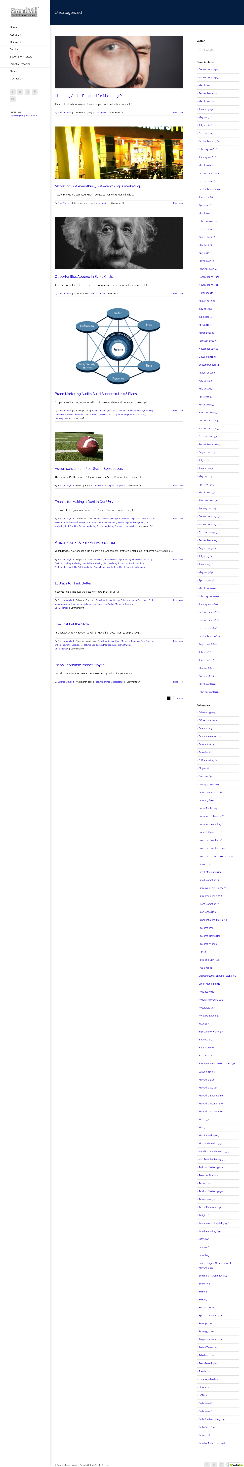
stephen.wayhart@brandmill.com (23, 116)
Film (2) (202, 952)
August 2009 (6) (207, 548)
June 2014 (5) (206, 197)
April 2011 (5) (205, 396)
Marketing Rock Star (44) (212, 1103)
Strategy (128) (206, 1331)
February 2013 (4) (208, 269)
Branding (148, 411)
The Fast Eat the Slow (72, 624)
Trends (107, 682)
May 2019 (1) (205, 117)
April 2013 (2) (205, 253)
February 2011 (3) (208, 412)
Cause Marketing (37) (210, 808)
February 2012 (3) (208, 340)
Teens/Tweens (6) (208, 1347)
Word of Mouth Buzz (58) (212, 1443)
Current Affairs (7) (208, 832)
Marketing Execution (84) (212, 1095)
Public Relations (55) (210, 1207)
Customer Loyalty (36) (211, 840)
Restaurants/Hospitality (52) (214, 1223)
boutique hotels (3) (209, 784)
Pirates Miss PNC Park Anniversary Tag (85, 542)
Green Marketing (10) (210, 983)
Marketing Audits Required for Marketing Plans (91, 96)
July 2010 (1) (205, 460)
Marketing (112, 414)
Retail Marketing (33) (210, 1231)
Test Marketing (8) (208, 1363)
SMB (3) (203, 1291)
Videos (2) (204, 1387)
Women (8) (204, 1435)
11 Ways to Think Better (73, 583)
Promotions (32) (207, 1199)
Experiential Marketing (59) (213, 920)
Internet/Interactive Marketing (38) (217, 1063)
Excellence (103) (207, 912)
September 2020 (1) (209, 93)
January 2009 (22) (208, 604)
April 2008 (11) (206, 676)
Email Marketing (122, 641)
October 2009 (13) (208, 532)
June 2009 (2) (206, 564)
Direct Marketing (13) (210, 872)
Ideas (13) (204, 1023)
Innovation (91, 414)
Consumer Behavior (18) (211, 816)
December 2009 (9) (209, 516)
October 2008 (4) (208, 628)
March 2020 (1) (206, 101)
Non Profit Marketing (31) (212, 1159)
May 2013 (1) (205, 245)
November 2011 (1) (208, 348)
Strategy (142, 414)
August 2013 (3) (207, 237)
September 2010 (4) (209, 444)
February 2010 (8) (208, 500)
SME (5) (203, 1299)
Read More (178, 113)
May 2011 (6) (205, 388)
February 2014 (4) (208, 221)
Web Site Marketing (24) (212, 1419)
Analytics (107, 411)
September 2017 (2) (209, 141)
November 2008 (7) (209, 620)
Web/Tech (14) (207, 1427)
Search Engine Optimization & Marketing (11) (215, 1265)
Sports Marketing (102, 567)
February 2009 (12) (209, 596)
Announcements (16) (210, 736)
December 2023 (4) (209, 69)
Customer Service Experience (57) (217, 856)
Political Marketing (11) (211, 1167)
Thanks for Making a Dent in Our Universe (87, 502)
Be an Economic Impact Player (79, 665)
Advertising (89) (207, 712)
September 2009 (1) (209, 540)
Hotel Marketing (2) (209, 1015)
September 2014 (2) (209, 189)
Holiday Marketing (72, 563)
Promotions (123, 563)
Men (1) (202, 1127)
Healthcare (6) (206, 991)
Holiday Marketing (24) (211, 999)
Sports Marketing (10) (210, 1315)
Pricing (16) (204, 1183)
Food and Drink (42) (209, 959)
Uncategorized (101, 113)
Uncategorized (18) (209, 1379)
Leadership (102, 414)
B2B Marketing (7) (208, 760)
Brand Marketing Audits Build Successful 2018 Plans (96, 394)
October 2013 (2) (207, 229)
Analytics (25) (206, 728)
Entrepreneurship (126, 518)
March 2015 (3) (206, 165)
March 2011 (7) (206, 404)
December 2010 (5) (209, 420)
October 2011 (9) (207, 356)
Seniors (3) (204, 1283)
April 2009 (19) (206, 580)
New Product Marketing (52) (214, 1151)
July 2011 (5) (205, 380)
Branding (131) (206, 800)
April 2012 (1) (205, 324)
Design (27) (204, 864)
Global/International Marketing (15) (217, 975)
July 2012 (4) (205, 309)
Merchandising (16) (209, 1135)
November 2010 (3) (209, 428)
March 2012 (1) (206, 332)
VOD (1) (203, 1395)
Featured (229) (206, 928)
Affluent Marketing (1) (210, 720)
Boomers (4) (205, 776)
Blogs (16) (204, 768)
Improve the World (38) (211, 1031)
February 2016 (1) (208, 149)
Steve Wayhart (64, 113)
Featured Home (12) (209, 936)
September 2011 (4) (209, 364)
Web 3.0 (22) (205, 1411)
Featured (151, 518)
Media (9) (204, 1119)
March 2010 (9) (207, 492)
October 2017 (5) (207, 133)
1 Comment (140, 567)
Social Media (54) (208, 1307)
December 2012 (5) (209, 277)
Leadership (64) (207, 1071)
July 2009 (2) (205, 556)
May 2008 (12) (206, 668)
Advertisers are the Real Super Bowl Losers (89, 468)
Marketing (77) (206, 1079)
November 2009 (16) (210, 524)
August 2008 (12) (208, 644)
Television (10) (206, 1355)
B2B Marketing (119, 411)
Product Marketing (105, 526)
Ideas (57, 522)
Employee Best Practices (142, 641)
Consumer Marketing (64, 414)
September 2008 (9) (209, 636)
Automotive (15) (207, 744)
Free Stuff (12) (206, 967)
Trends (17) (204, 1371)
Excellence (80, 414)
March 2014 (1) (206, 213)
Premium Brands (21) (210, 1175)
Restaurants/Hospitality (66, 567)
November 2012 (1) (209, 285)
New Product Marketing (85, 526)
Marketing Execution (127, 414)
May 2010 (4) (205, 476)
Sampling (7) (205, 1255)
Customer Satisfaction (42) (213, 848)
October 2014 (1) (207, 181)
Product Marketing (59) (211, 1191)
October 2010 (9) (208, 436)
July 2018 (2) (205, 125)
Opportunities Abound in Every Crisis (84, 276)
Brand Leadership (135, 411)
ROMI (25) (204, 1239)
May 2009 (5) (206, 572)
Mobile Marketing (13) (210, 1143)
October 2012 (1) (207, 293)
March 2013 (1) (206, 261)
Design (114, 518)
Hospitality (87, 563)
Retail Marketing (85, 567)
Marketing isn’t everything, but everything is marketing (97, 186)
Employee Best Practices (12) (214, 888)
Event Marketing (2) (209, 904)
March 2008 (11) (207, 684)
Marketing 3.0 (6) (208, 1087)
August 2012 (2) (207, 301)
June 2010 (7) (206, 468)
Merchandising (110, 563)
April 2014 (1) (205, 205)
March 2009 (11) (207, 588)
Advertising (97, 411)
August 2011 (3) (207, 372)
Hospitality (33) (207, 1007)
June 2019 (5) (206, 109)
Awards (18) (205, 752)
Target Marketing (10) (210, 1339)
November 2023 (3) (209, 77)
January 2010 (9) (207, 508)
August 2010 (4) (207, 452)
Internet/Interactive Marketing (103, 522)
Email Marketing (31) (209, 880)
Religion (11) (205, 1215)
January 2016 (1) (207, 157)
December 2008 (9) (209, 612)
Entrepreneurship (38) (210, 896)
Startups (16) (205, 1323)
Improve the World (69, 522)
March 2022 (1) (206, 85)
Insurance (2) (205, 1055)
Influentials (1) (206, 1039)
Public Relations (136, 563)
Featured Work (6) (208, 944)
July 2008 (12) (206, 652)
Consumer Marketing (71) (212, 824)
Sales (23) (204, 1247)
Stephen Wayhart (66, 485)
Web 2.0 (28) (205, 1403)
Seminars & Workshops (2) (213, 1275)
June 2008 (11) (206, 660)
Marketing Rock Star (64, 526)
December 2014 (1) (209, 173)
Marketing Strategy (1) (211, 1111)
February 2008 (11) (209, 692)
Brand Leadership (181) (211, 792)
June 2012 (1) (205, 317)
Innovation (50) (206, 1047)
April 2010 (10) (206, 484)
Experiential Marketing (142, 559)
